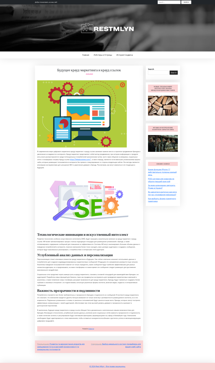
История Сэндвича (124, 55)
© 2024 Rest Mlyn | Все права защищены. (107, 366)
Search (151, 69)
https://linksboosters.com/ (80, 159)
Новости (91, 329)
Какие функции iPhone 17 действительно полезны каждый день (162, 172)
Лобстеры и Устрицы (103, 55)
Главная (85, 55)
